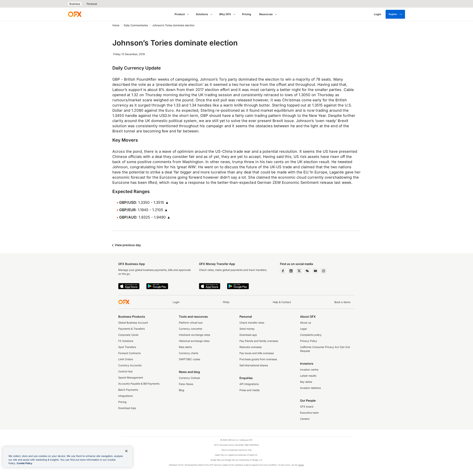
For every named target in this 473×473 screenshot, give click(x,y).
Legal (303, 328)
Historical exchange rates (194, 340)
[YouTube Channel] (315, 271)
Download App (127, 408)
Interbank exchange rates (194, 334)
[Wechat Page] (307, 271)
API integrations (249, 384)
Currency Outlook (189, 377)
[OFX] (74, 14)
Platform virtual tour (191, 322)
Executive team (309, 412)
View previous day (127, 245)
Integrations (125, 395)
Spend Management (130, 377)
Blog (181, 390)
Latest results (308, 375)
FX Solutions (125, 340)
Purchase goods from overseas (258, 359)
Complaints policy (310, 334)
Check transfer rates (251, 322)
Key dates (306, 381)
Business (74, 3)
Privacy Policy (308, 340)
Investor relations (310, 387)
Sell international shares (253, 365)
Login (176, 302)
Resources (266, 14)
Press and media (249, 390)
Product (180, 14)
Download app (248, 334)
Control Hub (125, 371)
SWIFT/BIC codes (189, 359)
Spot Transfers (127, 347)
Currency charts (188, 353)
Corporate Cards (128, 334)
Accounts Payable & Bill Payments (138, 383)
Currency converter (190, 328)
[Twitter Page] (299, 271)
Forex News (186, 384)
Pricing (246, 14)
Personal (92, 3)
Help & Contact (282, 302)
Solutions (202, 14)
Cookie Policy (24, 463)
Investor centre (309, 369)
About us (305, 322)
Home (115, 25)
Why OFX (225, 14)
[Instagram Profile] (323, 271)
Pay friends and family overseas (258, 340)
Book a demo (342, 302)
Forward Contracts (129, 353)
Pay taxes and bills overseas (256, 353)
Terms (301, 465)
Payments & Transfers (131, 328)
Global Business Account (133, 322)
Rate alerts (185, 347)
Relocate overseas (250, 347)
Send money (247, 328)
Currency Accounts (130, 365)
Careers (304, 418)
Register (393, 14)
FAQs (226, 302)
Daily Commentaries (136, 25)
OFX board (306, 406)
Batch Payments (128, 389)
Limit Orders (125, 359)
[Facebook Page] (283, 271)
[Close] (126, 451)
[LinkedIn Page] (291, 271)
